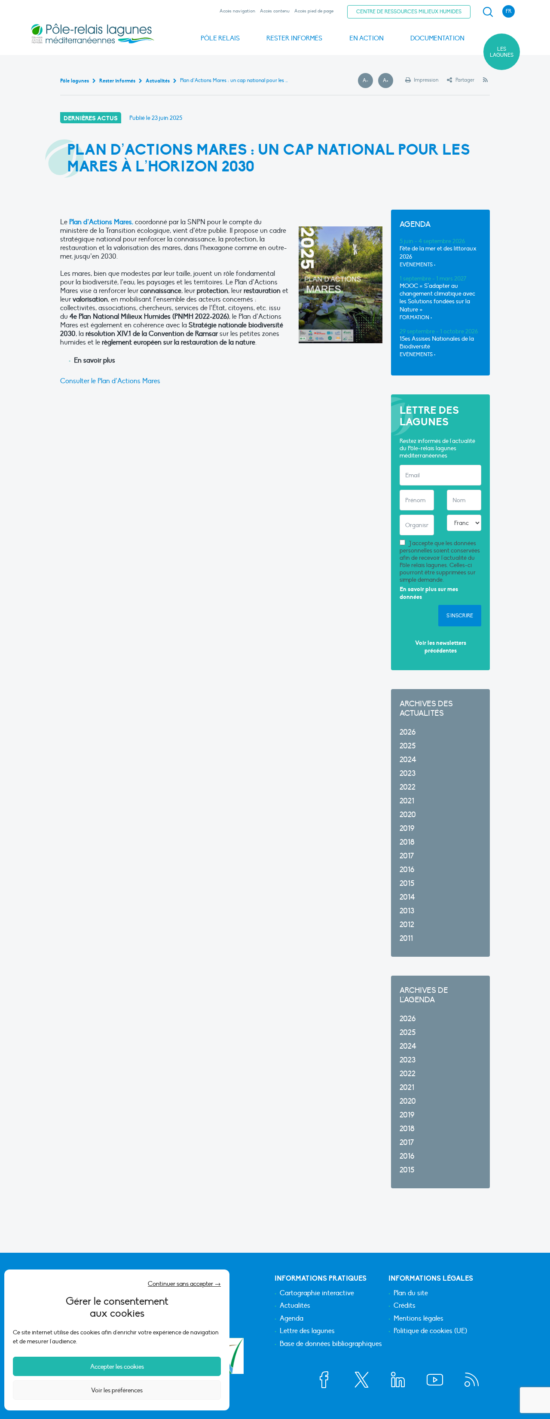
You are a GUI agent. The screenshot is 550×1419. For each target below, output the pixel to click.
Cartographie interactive (317, 1293)
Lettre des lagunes (307, 1331)
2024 (408, 759)
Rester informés (294, 38)
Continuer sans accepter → (184, 1284)
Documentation (437, 38)
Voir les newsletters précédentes (440, 646)
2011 (406, 938)
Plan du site (411, 1293)
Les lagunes (501, 52)
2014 (407, 897)
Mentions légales (418, 1319)
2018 (407, 842)
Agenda (291, 1319)
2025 (408, 746)
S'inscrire (459, 616)
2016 (407, 869)
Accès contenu (275, 11)
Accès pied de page (313, 11)
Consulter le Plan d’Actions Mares (110, 381)
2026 (408, 732)
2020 (408, 814)
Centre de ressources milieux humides (408, 12)
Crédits (405, 1306)
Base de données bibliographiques (331, 1344)
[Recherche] (487, 12)
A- (368, 80)
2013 (407, 910)
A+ (388, 80)
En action (366, 38)
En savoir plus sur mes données (429, 593)
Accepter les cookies (117, 1366)
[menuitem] (486, 12)
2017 (407, 856)
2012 (407, 924)
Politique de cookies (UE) (430, 1331)
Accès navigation (237, 11)
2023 (408, 773)
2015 (407, 883)
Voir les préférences (117, 1390)
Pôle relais (220, 38)
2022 (408, 787)
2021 (407, 801)
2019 (407, 828)
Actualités (295, 1306)
